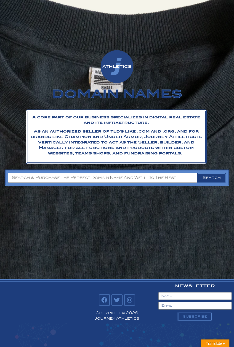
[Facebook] (104, 300)
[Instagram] (129, 300)
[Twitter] (117, 300)
